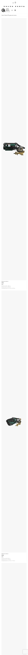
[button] (13, 2)
